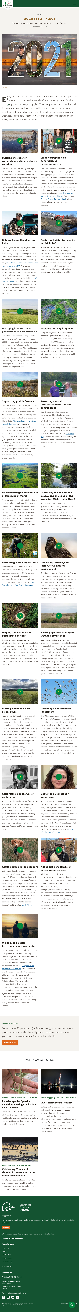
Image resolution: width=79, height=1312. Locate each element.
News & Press (6, 1254)
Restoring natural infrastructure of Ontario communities (56, 404)
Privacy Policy (64, 1303)
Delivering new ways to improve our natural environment (55, 566)
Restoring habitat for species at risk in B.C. (58, 241)
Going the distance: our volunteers (55, 795)
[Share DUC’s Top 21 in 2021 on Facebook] (8, 99)
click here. (22, 1293)
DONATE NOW (10, 1042)
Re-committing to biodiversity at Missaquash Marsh (20, 494)
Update (39, 14)
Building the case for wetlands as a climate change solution (19, 161)
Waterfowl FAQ (7, 1266)
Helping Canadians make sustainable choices (16, 634)
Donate (6, 1227)
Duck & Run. (27, 904)
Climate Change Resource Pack (53, 199)
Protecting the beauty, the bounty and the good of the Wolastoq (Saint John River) (58, 496)
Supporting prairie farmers (18, 401)
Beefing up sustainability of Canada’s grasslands (57, 634)
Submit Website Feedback (12, 1238)
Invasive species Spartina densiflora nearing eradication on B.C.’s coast (19, 1104)
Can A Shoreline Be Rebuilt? (56, 1102)
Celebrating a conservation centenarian (18, 795)
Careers (4, 1251)
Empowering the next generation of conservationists (53, 161)
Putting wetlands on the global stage (16, 710)
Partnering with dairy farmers (20, 562)
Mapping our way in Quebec (57, 328)
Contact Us (5, 1248)
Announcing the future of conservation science (56, 868)
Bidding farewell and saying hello (18, 241)
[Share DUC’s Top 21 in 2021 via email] (8, 111)
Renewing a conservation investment (56, 710)
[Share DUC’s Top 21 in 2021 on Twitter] (8, 105)
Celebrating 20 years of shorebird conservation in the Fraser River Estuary (18, 1172)
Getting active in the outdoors (20, 866)
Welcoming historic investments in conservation (19, 944)
